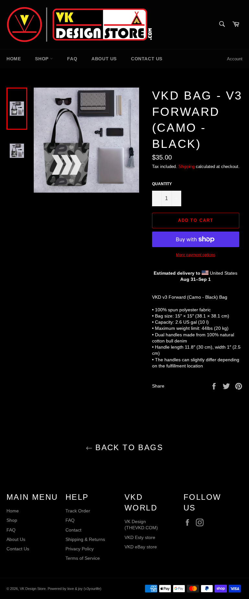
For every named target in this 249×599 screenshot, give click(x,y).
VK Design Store (33, 589)
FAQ (72, 58)
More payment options (195, 255)
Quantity (162, 184)
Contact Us (146, 58)
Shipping (186, 166)
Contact (73, 530)
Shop (42, 58)
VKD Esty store (139, 537)
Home (13, 58)
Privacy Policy (79, 548)
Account (235, 58)
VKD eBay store (140, 546)
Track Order (77, 510)
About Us (104, 58)
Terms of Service (82, 558)
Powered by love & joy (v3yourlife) (74, 589)
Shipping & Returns (85, 539)
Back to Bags (127, 447)
